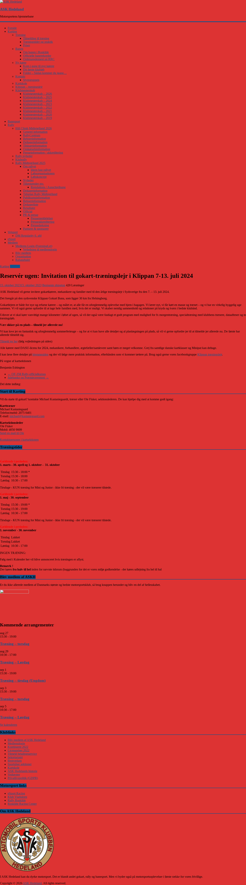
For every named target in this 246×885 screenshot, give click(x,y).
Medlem (13, 242)
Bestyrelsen (15, 760)
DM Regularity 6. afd (28, 235)
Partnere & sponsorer (36, 228)
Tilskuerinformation (35, 145)
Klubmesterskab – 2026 (37, 93)
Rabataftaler (22, 259)
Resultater (29, 208)
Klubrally (21, 159)
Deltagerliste (30, 204)
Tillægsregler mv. (33, 183)
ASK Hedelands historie (22, 771)
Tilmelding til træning (36, 38)
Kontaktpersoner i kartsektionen (19, 439)
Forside (12, 28)
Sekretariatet (15, 757)
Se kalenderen (8, 724)
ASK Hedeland (12, 9)
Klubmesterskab (25, 90)
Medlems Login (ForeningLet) (33, 246)
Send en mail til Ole (12, 433)
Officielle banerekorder (37, 55)
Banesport (14, 121)
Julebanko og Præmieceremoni (28, 377)
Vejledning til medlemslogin (40, 249)
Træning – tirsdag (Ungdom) (23, 681)
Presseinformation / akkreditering (43, 152)
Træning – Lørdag (14, 662)
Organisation (23, 256)
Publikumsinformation (36, 197)
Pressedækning (40, 225)
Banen (19, 48)
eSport (12, 239)
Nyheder (28, 180)
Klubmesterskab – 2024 (37, 100)
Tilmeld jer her (9, 341)
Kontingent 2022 (18, 746)
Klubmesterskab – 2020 (37, 114)
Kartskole (21, 83)
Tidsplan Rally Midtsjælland (40, 194)
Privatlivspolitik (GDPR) (23, 778)
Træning (20, 35)
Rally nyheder (23, 156)
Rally (11, 125)
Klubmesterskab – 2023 (37, 104)
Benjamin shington (53, 285)
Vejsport (13, 232)
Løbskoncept (39, 176)
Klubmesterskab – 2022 (37, 107)
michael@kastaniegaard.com (27, 416)
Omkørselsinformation (36, 149)
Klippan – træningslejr (28, 86)
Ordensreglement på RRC (39, 59)
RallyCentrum (31, 135)
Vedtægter (14, 774)
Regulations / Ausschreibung (48, 187)
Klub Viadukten (17, 796)
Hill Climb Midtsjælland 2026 (33, 128)
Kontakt (20, 76)
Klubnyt (15, 266)
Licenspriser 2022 (18, 750)
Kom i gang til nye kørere (38, 66)
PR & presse (30, 214)
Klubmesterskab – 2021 (37, 111)
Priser (26, 45)
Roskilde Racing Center (22, 803)
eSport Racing (16, 793)
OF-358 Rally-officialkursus (27, 374)
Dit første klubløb (33, 69)
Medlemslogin (16, 743)
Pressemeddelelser (42, 218)
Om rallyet (29, 166)
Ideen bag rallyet (41, 170)
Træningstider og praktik (38, 41)
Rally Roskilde (17, 800)
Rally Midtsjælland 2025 (30, 163)
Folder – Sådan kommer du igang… (45, 73)
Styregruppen (31, 80)
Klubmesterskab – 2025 (37, 97)
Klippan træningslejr (209, 354)
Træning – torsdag (14, 644)
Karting (12, 31)
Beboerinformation (34, 138)
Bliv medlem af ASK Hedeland (27, 740)
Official (27, 211)
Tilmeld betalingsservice (22, 753)
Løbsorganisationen (43, 173)
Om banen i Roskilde (36, 52)
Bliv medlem (23, 253)
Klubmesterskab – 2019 (37, 118)
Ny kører (20, 62)
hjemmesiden (40, 354)
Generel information (35, 131)
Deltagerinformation (35, 142)
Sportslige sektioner (20, 764)
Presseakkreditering (42, 221)
